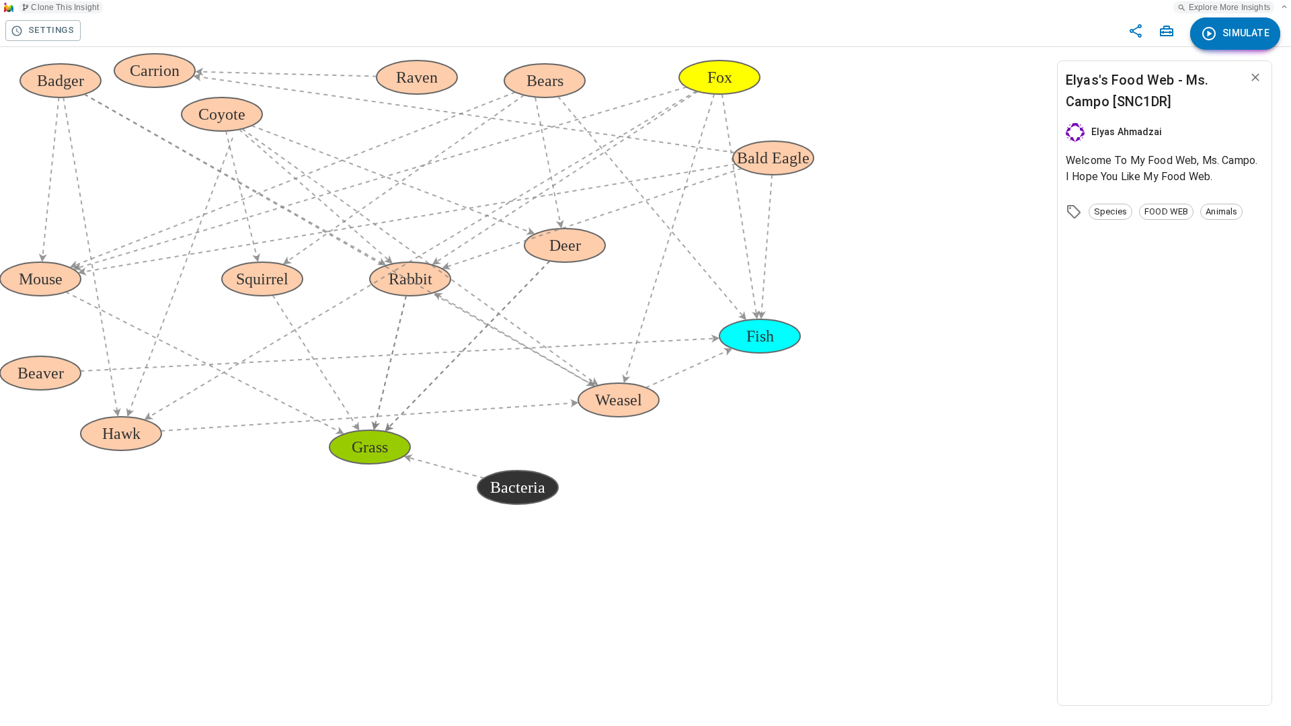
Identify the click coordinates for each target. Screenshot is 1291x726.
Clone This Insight (65, 7)
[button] (1110, 212)
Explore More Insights (1229, 7)
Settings (51, 30)
